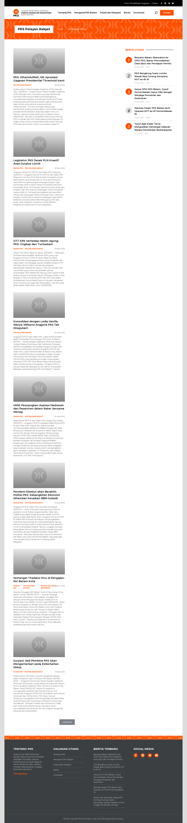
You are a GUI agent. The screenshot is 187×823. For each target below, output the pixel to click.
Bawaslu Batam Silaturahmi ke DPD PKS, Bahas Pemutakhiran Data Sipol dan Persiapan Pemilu (152, 60)
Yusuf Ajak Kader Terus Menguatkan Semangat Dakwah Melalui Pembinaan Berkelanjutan (153, 127)
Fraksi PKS (18, 168)
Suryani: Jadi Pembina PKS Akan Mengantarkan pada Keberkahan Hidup (36, 664)
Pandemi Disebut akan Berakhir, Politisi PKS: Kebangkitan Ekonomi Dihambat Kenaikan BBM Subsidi (36, 495)
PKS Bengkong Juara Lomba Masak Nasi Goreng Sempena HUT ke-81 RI (151, 76)
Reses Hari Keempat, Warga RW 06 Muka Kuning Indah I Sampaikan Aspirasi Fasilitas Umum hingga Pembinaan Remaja (109, 801)
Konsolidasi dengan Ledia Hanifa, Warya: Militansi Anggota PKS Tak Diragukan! (36, 325)
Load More (67, 722)
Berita (127, 12)
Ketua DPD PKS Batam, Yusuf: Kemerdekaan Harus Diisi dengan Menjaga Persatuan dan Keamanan (153, 94)
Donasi (166, 12)
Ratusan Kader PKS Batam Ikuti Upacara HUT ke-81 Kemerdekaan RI (153, 111)
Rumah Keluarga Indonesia (49, 587)
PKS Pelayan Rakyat (77, 29)
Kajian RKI (16, 587)
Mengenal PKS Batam (85, 12)
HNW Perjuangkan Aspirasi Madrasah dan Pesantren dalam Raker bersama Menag (38, 408)
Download (138, 12)
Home (60, 29)
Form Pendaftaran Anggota (137, 3)
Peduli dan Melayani (110, 12)
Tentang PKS (64, 12)
